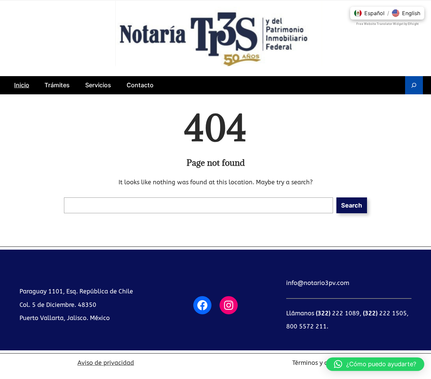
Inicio (21, 85)
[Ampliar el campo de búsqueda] (414, 85)
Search (351, 205)
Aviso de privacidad (105, 363)
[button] (375, 364)
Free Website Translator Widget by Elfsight (387, 24)
